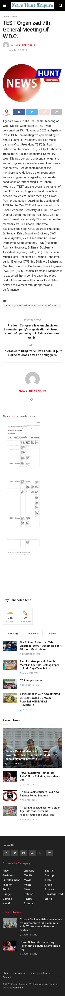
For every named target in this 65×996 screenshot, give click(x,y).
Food (6, 889)
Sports (49, 870)
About (6, 973)
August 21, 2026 (14, 764)
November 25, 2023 (17, 50)
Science (28, 903)
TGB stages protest (31, 680)
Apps (6, 870)
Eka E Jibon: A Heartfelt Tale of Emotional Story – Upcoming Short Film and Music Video (41, 646)
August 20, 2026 (28, 819)
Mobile (28, 875)
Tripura (49, 889)
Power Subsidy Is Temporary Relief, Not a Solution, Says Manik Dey (40, 776)
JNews (14, 984)
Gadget (7, 894)
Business (8, 875)
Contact (7, 977)
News (14, 16)
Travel (49, 884)
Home (6, 16)
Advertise (20, 973)
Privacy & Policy (39, 973)
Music (27, 884)
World (48, 898)
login (13, 416)
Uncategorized (54, 894)
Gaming (7, 898)
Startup (49, 875)
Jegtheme (17, 987)
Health (6, 903)
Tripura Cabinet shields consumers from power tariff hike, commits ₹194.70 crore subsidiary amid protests (31, 755)
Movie (27, 880)
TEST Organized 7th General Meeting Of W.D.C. (32, 305)
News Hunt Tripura (24, 45)
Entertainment (11, 880)
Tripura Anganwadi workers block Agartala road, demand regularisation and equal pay (40, 811)
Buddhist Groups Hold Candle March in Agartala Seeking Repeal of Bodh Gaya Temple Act (40, 665)
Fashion (7, 884)
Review (28, 898)
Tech (48, 880)
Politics (28, 894)
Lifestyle (29, 870)
